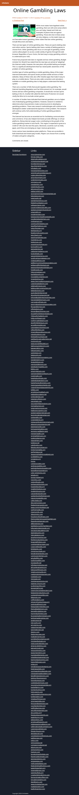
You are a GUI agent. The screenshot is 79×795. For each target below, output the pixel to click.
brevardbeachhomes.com (40, 311)
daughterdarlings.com (39, 166)
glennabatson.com (37, 535)
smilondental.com (37, 397)
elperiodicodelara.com (39, 159)
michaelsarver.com (37, 406)
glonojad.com (36, 579)
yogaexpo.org (36, 459)
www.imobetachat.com (39, 784)
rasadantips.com (37, 184)
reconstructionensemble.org (41, 685)
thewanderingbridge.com (40, 607)
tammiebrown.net (37, 630)
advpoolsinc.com (37, 720)
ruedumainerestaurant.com (41, 574)
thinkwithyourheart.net (39, 337)
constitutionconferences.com (41, 736)
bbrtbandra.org (36, 231)
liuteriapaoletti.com (38, 669)
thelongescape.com (38, 634)
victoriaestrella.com (38, 701)
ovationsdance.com (38, 438)
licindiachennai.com (38, 164)
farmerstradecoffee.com (39, 777)
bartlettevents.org (37, 274)
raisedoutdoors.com (38, 334)
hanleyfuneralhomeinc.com (40, 383)
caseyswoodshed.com (39, 729)
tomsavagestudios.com (39, 429)
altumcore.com (36, 747)
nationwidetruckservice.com (41, 694)
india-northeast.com (38, 318)
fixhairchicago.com (38, 731)
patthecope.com (37, 738)
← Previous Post (18, 20)
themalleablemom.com (39, 609)
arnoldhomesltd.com (38, 325)
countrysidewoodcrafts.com (41, 207)
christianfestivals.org (38, 641)
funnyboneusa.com (38, 680)
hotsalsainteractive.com (39, 171)
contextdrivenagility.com (39, 595)
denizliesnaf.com (37, 733)
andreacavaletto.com (38, 466)
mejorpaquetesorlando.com (41, 385)
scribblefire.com (36, 457)
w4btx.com (35, 390)
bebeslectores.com (37, 291)
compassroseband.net (39, 745)
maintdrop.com (36, 240)
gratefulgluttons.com (38, 489)
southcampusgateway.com (40, 258)
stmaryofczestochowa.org (40, 602)
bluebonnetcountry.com (39, 233)
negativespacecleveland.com (41, 667)
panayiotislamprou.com (39, 256)
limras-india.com (37, 157)
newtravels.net (36, 198)
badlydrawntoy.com (38, 789)
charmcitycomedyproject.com (41, 590)
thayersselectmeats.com (39, 757)
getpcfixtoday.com (37, 228)
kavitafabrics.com (37, 687)
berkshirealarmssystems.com (41, 357)
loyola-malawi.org (37, 477)
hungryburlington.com (39, 614)
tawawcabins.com (37, 348)
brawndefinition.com (38, 542)
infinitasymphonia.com (39, 565)
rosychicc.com (36, 480)
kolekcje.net (35, 443)
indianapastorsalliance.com (40, 724)
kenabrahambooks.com (39, 554)
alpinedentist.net (37, 249)
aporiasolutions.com (38, 759)
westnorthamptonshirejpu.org (41, 267)
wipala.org (34, 475)
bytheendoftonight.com (39, 484)
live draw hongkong (19, 154)
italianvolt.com (36, 355)
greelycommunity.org (38, 572)
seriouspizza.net (36, 743)
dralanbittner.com (37, 362)
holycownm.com (37, 692)
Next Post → (62, 20)
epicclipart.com (36, 235)
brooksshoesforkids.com (40, 754)
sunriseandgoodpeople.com (41, 671)
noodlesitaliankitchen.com (40, 219)
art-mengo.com (36, 625)
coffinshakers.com (37, 600)
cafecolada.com (36, 500)
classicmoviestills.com (39, 498)
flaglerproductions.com (39, 540)
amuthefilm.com (37, 558)
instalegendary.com (38, 214)
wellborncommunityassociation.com (44, 263)
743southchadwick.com (39, 316)
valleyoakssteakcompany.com (41, 727)
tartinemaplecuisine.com (40, 618)
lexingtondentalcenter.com (40, 415)
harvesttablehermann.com (40, 300)
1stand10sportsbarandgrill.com (42, 387)
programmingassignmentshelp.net (43, 194)
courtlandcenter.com (38, 706)
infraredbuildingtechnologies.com (43, 297)
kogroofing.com (36, 247)
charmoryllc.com (37, 512)
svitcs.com (34, 740)
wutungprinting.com (38, 653)
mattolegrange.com (38, 637)
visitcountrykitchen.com (39, 644)
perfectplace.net (36, 452)
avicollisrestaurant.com (39, 710)
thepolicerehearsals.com (39, 521)
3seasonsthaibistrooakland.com (42, 454)
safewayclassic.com (38, 205)
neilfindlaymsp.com (38, 708)
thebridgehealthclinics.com (40, 766)
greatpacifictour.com (38, 699)
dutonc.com (35, 632)
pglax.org (34, 664)
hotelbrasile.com (37, 270)
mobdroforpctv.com (38, 491)
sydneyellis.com (36, 417)
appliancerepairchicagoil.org (41, 210)
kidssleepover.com (37, 196)
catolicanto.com (36, 445)
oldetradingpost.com (38, 286)
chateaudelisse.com (38, 261)
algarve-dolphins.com (38, 646)
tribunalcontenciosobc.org (40, 528)
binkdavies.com (36, 549)
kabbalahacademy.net (39, 394)
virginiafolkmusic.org (38, 436)
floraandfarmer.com (38, 307)
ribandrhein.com (37, 440)
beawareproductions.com (40, 593)
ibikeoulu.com (36, 597)
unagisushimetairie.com (39, 224)
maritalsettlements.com (39, 655)
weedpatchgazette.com (39, 367)
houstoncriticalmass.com (40, 517)
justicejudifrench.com (38, 604)
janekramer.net (36, 620)
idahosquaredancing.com (40, 346)
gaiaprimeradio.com (38, 627)
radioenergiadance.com (39, 251)
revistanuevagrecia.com (39, 581)
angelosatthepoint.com (39, 722)
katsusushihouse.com (39, 570)
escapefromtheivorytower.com (42, 314)
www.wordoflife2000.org (39, 344)
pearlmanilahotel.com (39, 237)
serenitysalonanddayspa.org (41, 173)
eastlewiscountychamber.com (41, 526)
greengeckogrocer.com (39, 408)
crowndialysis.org (37, 420)
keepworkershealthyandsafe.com (43, 217)
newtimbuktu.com (37, 187)
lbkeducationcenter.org (39, 447)
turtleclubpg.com (37, 697)
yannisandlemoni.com (39, 364)
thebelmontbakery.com (39, 203)
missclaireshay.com (38, 154)
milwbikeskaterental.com (40, 657)
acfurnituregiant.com (38, 177)
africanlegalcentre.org (39, 567)
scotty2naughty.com (38, 586)
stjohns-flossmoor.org (39, 678)
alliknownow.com (37, 524)
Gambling (37, 18)
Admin (20, 18)
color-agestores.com (38, 473)
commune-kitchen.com (39, 556)
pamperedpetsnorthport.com (41, 374)
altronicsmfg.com (37, 189)
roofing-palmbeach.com (39, 321)
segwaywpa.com (37, 761)
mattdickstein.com (37, 787)
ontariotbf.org (36, 212)
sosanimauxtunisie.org (39, 244)
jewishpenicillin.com (38, 427)
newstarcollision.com (38, 399)
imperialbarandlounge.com (40, 332)
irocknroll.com (36, 341)
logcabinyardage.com (38, 780)
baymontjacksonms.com (40, 660)
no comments (46, 18)
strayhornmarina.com (38, 537)
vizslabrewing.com (37, 360)
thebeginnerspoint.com (39, 505)
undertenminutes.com (39, 180)
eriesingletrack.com (38, 371)
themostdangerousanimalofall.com (43, 519)
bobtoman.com (36, 242)
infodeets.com (36, 168)
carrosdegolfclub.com (39, 302)
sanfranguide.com (37, 510)
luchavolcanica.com (38, 690)
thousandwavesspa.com (39, 703)
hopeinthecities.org (38, 487)
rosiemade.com (36, 376)
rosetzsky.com (36, 577)
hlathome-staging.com (39, 410)
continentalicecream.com (40, 544)
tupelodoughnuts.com (39, 378)
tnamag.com (35, 752)
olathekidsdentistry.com (39, 381)
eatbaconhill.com (37, 191)
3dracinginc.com (37, 514)
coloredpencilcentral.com (40, 327)
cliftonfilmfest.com (37, 330)
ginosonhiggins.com (38, 650)
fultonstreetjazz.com (38, 272)
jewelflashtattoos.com (39, 226)
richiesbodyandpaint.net (39, 161)
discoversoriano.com (38, 503)
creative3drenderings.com (40, 775)
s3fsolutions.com (37, 309)
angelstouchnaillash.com (40, 392)
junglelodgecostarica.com (40, 639)
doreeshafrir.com (37, 588)
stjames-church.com (38, 584)
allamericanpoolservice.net (40, 424)
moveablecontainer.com (39, 277)
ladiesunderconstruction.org (41, 288)
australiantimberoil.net (39, 293)
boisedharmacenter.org (39, 470)
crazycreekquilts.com (38, 547)
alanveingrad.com (37, 648)
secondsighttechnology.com (41, 404)
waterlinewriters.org (38, 768)
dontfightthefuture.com (39, 323)
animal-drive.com (37, 750)
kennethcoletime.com (38, 611)
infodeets (5, 3)
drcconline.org (36, 713)
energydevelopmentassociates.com (43, 304)
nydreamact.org (36, 221)
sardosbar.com (36, 353)
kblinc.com (35, 369)
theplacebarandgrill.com (39, 715)
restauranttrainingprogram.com (42, 422)
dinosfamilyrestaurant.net (40, 295)
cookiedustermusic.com (39, 683)
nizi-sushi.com (36, 623)
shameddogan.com (38, 770)
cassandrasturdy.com (38, 494)
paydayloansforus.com (39, 201)
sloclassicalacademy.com (40, 530)
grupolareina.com (37, 279)
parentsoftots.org (37, 773)
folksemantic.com (37, 351)
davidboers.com (36, 782)
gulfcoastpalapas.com (39, 763)
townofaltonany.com (38, 662)
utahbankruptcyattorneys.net (41, 339)
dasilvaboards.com (37, 533)
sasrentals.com (36, 401)
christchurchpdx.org (38, 551)
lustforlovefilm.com (38, 560)
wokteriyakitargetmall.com (40, 413)
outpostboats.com (37, 482)
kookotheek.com (37, 254)
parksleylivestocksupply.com (41, 468)
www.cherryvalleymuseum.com (42, 281)
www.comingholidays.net (40, 507)
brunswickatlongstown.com (41, 616)
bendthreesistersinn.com (40, 676)
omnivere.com (36, 182)
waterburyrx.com (37, 717)
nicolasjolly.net (36, 563)
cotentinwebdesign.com (39, 284)
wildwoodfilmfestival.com (40, 265)
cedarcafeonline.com (38, 175)
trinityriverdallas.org (38, 450)
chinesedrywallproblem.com (41, 673)
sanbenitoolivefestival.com (40, 496)
